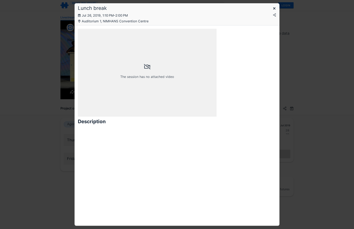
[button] (274, 9)
